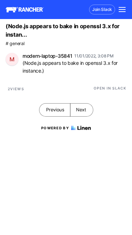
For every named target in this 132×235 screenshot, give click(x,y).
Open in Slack (110, 88)
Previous (55, 109)
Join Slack (102, 9)
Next (81, 109)
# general (15, 43)
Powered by (55, 128)
